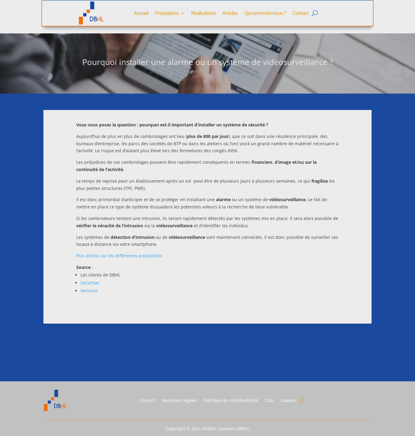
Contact (300, 12)
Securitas (90, 283)
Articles (230, 12)
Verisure (89, 291)
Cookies (288, 400)
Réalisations (203, 12)
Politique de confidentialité (231, 400)
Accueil (141, 12)
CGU (269, 400)
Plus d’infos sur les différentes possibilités (119, 256)
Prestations (166, 12)
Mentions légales (179, 400)
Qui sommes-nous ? (265, 12)
